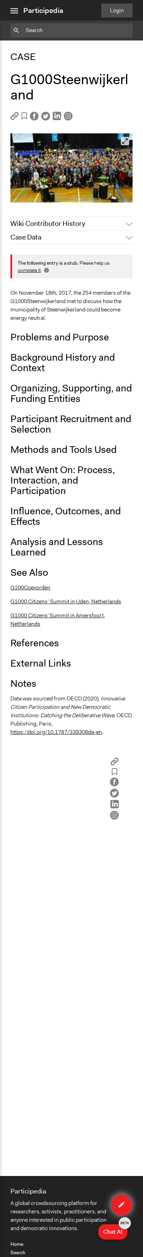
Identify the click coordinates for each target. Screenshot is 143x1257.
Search (17, 1252)
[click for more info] (46, 270)
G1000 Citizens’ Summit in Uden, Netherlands (65, 601)
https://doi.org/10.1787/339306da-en (56, 732)
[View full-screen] (125, 141)
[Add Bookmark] (24, 117)
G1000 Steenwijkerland (43, 194)
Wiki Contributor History (47, 223)
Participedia (43, 10)
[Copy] (14, 118)
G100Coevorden (30, 587)
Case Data (25, 237)
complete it (29, 270)
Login (117, 10)
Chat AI (115, 1229)
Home (16, 1244)
